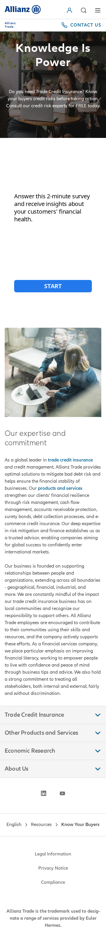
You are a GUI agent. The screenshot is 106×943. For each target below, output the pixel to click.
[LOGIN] (70, 10)
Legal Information (53, 854)
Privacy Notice (53, 868)
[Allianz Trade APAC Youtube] (62, 793)
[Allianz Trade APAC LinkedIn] (43, 793)
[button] (83, 10)
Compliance (53, 882)
